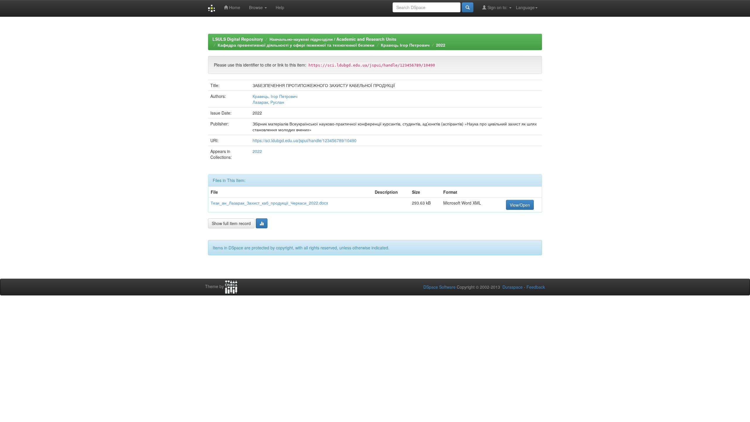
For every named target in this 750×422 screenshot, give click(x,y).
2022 (440, 45)
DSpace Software (439, 287)
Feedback (535, 287)
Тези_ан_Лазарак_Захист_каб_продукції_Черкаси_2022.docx (269, 203)
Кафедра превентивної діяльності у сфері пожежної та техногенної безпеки (296, 45)
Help (280, 7)
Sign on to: (497, 7)
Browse (256, 7)
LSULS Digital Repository (237, 39)
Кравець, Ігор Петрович (275, 96)
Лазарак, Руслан (268, 102)
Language (525, 7)
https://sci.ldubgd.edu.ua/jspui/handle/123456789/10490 (305, 140)
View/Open (520, 205)
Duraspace (512, 287)
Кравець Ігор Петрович (405, 45)
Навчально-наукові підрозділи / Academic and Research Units (333, 39)
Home (234, 7)
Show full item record (231, 223)
